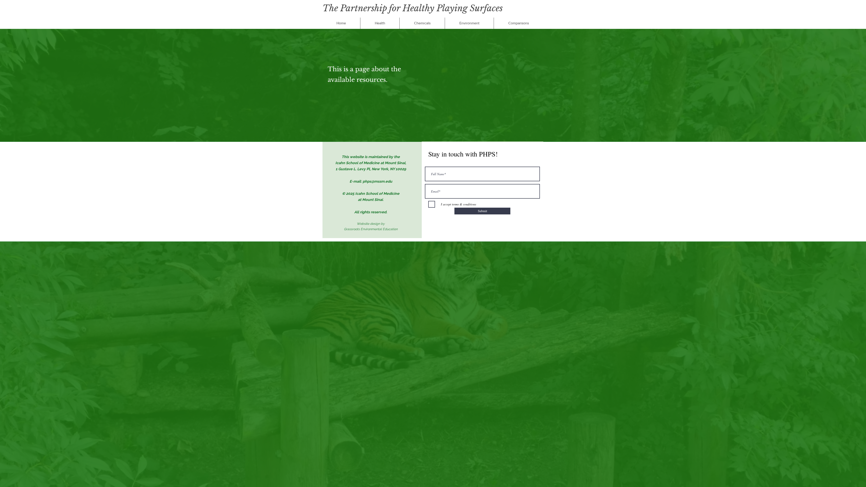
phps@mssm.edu (377, 181)
